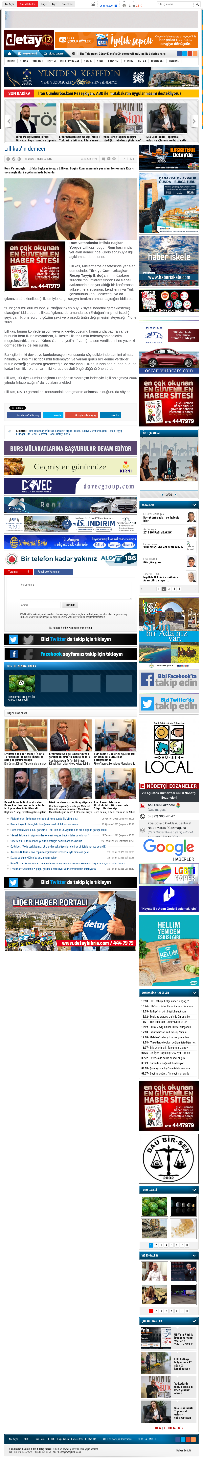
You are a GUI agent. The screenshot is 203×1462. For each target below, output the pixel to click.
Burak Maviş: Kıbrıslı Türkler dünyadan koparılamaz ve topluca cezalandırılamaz (35, 138)
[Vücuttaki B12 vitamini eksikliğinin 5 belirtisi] (183, 1229)
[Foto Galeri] (28, 53)
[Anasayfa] (9, 53)
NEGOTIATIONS (145, 1439)
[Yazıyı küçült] (123, 159)
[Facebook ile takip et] (179, 53)
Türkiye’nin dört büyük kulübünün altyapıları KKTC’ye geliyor (163, 1014)
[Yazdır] (114, 159)
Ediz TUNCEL (153, 561)
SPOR (26, 1439)
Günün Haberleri (27, 4)
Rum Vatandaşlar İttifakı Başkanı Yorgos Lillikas (54, 430)
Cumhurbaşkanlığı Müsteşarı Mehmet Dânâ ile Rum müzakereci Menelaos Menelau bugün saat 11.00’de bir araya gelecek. (70, 807)
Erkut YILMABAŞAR (161, 517)
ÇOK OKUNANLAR (152, 1321)
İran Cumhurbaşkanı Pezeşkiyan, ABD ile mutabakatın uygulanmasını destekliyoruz (109, 93)
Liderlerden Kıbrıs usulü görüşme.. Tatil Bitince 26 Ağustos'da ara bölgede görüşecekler (59, 829)
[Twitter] (13, 159)
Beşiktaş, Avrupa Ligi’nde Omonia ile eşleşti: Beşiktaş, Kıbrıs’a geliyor (165, 1019)
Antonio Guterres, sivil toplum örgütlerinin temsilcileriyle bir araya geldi (50, 852)
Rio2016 (92, 1439)
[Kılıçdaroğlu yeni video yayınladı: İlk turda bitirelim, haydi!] (183, 1271)
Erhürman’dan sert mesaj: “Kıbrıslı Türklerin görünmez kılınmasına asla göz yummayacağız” (79, 138)
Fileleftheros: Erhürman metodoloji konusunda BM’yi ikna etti (44, 818)
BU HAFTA (170, 1428)
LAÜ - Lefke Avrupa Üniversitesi (117, 1439)
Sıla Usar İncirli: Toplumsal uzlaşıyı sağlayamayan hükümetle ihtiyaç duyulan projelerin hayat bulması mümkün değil (166, 138)
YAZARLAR (148, 504)
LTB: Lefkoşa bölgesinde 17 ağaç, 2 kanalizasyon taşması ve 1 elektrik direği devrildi (168, 1003)
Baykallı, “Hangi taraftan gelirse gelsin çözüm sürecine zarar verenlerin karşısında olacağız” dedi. (25, 807)
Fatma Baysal (163, 546)
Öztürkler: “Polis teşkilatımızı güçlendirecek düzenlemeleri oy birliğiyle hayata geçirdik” (58, 846)
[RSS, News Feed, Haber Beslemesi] (195, 53)
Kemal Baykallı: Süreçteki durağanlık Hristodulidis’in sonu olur (45, 824)
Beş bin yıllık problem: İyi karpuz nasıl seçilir (21, 698)
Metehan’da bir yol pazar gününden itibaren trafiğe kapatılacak (165, 1039)
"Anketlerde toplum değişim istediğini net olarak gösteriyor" (122, 138)
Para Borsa (40, 1439)
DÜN (180, 1428)
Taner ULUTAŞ (160, 577)
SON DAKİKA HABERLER (155, 992)
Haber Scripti (183, 1450)
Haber (52, 434)
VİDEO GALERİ (150, 1255)
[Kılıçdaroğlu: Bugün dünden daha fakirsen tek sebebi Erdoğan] (154, 1271)
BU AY (157, 1428)
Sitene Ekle (67, 4)
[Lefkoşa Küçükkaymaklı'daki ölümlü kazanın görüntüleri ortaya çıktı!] (183, 1294)
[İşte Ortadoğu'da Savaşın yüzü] (154, 1229)
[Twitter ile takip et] (184, 53)
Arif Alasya (158, 531)
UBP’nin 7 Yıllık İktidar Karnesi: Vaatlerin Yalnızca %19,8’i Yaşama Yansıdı (167, 1008)
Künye (44, 4)
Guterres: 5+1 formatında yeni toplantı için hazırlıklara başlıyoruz (46, 841)
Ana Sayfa (9, 4)
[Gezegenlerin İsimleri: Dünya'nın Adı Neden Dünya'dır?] (183, 1206)
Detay (59, 434)
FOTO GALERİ (149, 1189)
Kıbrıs (67, 434)
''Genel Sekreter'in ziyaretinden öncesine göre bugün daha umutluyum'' (50, 835)
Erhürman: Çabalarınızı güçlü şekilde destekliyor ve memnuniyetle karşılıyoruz (53, 868)
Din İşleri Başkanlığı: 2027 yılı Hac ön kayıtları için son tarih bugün (165, 1055)
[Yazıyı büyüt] (131, 159)
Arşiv (54, 4)
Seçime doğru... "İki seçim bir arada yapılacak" (165, 1076)
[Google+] (19, 159)
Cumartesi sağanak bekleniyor (162, 1063)
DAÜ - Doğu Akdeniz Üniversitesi (67, 1439)
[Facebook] (8, 159)
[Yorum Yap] (104, 159)
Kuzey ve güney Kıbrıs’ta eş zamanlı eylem (34, 857)
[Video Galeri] (54, 53)
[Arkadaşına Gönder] (109, 159)
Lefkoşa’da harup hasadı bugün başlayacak (163, 1060)
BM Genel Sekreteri (37, 434)
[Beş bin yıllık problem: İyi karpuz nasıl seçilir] (154, 1206)
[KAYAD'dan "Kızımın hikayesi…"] (154, 1294)
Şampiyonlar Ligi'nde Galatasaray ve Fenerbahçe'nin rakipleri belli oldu (165, 1071)
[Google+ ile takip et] (190, 53)
